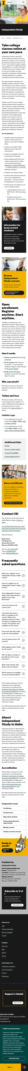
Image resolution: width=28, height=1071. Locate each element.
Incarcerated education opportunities (11, 822)
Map (3, 949)
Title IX (4, 936)
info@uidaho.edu (5, 1021)
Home (3, 38)
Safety (4, 953)
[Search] (23, 2)
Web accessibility (7, 932)
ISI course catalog (12, 369)
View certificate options (13, 503)
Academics (8, 38)
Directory (5, 946)
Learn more (9, 248)
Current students (7, 970)
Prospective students (8, 966)
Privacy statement (7, 929)
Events (4, 956)
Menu (10, 1067)
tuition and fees (16, 408)
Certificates (7, 808)
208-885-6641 (11, 551)
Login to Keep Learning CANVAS (14, 430)
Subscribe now (17, 905)
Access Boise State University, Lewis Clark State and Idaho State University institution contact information (14, 528)
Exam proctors (8, 812)
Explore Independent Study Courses (12, 293)
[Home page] (3, 3)
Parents (4, 973)
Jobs (3, 926)
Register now (6, 850)
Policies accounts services (12, 831)
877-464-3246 (13, 549)
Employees (5, 976)
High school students (10, 817)
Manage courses (8, 827)
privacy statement (8, 1053)
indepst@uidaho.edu (12, 553)
